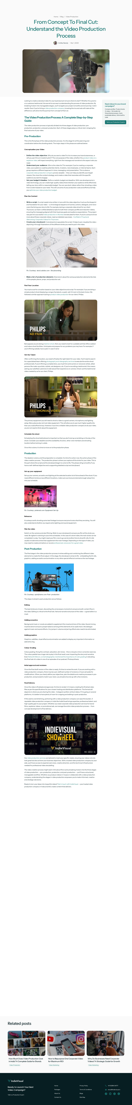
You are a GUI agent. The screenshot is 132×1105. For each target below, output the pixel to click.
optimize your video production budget (43, 190)
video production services (36, 758)
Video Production (72, 17)
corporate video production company (39, 173)
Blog (61, 17)
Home (56, 17)
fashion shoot (49, 344)
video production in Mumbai (54, 215)
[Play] (60, 320)
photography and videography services (60, 361)
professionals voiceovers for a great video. (68, 543)
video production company (54, 108)
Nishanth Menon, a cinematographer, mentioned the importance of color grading (57, 657)
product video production (59, 294)
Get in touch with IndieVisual (68, 784)
